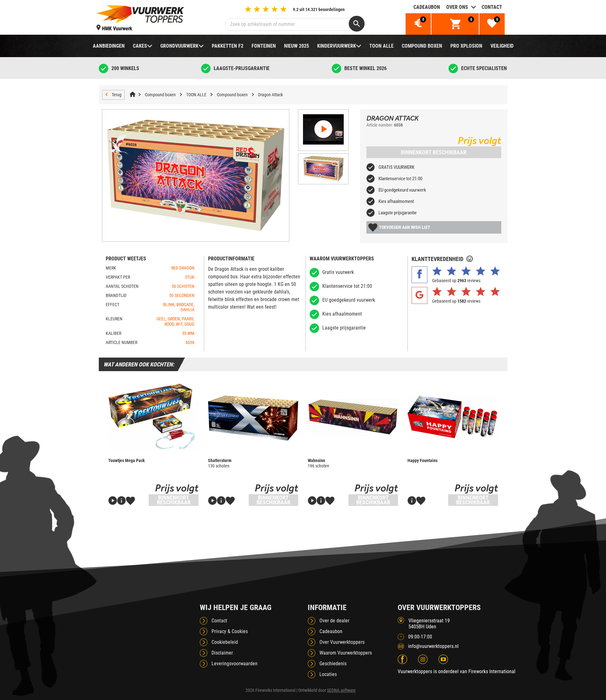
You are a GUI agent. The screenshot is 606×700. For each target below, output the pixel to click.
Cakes (140, 46)
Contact (492, 7)
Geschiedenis (333, 664)
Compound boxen (422, 46)
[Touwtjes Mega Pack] (153, 417)
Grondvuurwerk (179, 46)
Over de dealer (334, 621)
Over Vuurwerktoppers (342, 642)
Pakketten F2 (227, 46)
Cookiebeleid (224, 642)
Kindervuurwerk (336, 46)
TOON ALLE (381, 46)
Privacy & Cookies (229, 631)
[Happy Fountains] (452, 417)
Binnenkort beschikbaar (433, 152)
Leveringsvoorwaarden (234, 664)
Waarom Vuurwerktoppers (345, 653)
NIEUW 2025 (296, 46)
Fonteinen (264, 46)
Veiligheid (502, 46)
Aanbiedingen (109, 46)
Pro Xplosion (466, 46)
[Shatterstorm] (253, 417)
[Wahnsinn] (353, 417)
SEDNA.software (341, 690)
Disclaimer (222, 653)
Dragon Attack (270, 94)
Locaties (328, 674)
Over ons (457, 7)
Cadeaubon (426, 7)
